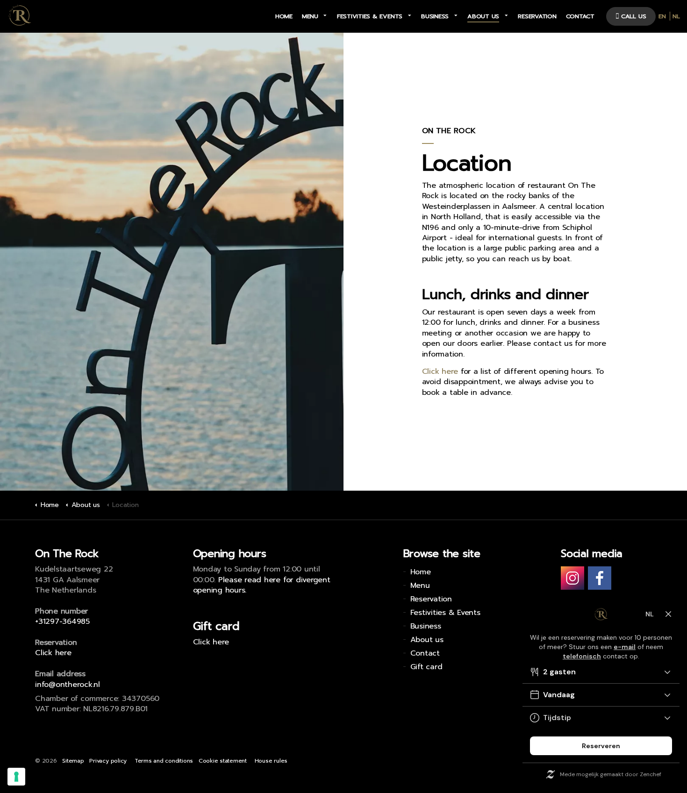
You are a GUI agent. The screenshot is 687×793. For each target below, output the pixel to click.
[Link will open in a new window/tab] (572, 578)
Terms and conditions (164, 761)
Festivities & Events (369, 16)
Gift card (426, 666)
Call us (633, 16)
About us (483, 16)
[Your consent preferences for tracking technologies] (16, 777)
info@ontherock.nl (67, 684)
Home (284, 16)
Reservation (537, 16)
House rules (271, 761)
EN (662, 16)
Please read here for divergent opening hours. (261, 585)
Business (435, 16)
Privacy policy (108, 761)
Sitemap (73, 761)
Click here (440, 371)
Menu (310, 16)
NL (676, 16)
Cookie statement (223, 761)
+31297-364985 (62, 621)
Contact (580, 16)
